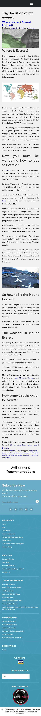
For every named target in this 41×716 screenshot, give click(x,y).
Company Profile (8, 559)
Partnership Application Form (12, 537)
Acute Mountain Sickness (24, 378)
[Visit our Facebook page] (11, 509)
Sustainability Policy (9, 625)
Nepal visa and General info (12, 601)
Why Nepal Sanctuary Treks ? (13, 569)
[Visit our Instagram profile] (21, 509)
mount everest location (21, 453)
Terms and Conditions (10, 604)
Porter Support (7, 634)
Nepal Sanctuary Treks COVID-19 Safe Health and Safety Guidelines (20, 608)
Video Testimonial (8, 534)
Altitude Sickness (8, 584)
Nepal (4, 650)
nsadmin (30, 28)
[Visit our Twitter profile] (16, 509)
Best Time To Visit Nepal (11, 594)
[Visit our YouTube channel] (31, 509)
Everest (8, 170)
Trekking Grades (8, 591)
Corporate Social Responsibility (13, 631)
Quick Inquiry (6, 540)
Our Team (5, 562)
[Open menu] (31, 3)
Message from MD (8, 566)
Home (4, 524)
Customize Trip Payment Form (13, 544)
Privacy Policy (7, 547)
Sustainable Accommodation (12, 638)
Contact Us (6, 572)
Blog (3, 527)
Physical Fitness (8, 597)
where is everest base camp (20, 455)
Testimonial (6, 531)
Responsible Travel (9, 628)
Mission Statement (9, 621)
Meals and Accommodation (11, 588)
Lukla (4, 201)
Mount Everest (16, 451)
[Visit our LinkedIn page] (26, 509)
